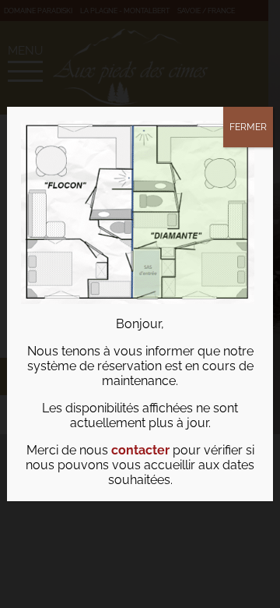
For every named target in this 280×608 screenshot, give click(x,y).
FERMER (248, 127)
